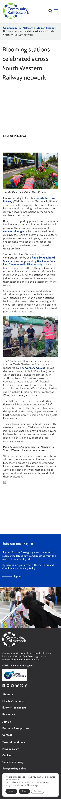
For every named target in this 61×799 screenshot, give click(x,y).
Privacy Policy (27, 568)
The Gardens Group (32, 368)
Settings (37, 791)
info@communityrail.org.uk (17, 665)
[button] (50, 10)
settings (34, 785)
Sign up (17, 576)
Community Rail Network (18, 28)
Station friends (45, 28)
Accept (11, 791)
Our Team (28, 656)
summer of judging (14, 231)
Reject (24, 791)
